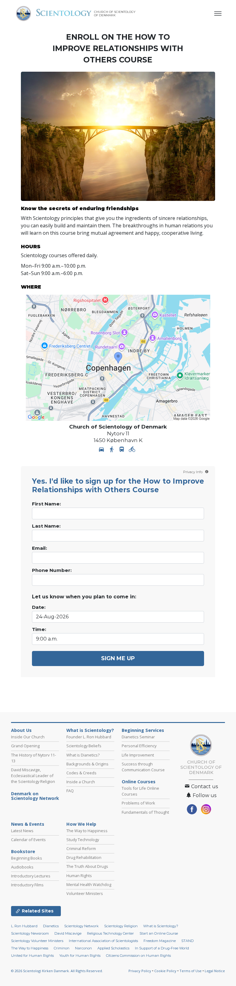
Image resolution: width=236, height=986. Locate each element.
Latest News (22, 830)
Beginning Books (26, 858)
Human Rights (79, 875)
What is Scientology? (90, 730)
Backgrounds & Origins (87, 764)
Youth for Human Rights (79, 955)
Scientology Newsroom (30, 933)
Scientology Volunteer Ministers (37, 941)
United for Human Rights (32, 955)
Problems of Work (138, 803)
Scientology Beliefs (83, 745)
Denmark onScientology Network (35, 796)
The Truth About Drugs (87, 866)
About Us (21, 730)
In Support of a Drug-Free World (162, 948)
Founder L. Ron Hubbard (88, 737)
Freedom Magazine (160, 941)
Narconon (83, 948)
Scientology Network (81, 926)
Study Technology (82, 839)
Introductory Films (27, 885)
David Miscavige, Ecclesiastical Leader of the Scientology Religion (33, 775)
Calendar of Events (28, 839)
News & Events (27, 824)
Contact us (204, 786)
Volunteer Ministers (84, 893)
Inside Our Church (28, 737)
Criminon (61, 948)
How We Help (81, 824)
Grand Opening (25, 745)
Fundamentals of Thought (145, 812)
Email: (39, 548)
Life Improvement (138, 755)
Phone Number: (52, 570)
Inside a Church (80, 781)
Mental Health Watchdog (88, 884)
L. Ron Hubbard (24, 926)
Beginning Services (143, 730)
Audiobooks (22, 867)
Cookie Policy (165, 970)
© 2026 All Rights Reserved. (57, 970)
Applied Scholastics (113, 948)
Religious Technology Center (110, 933)
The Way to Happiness (87, 830)
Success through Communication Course (143, 766)
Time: (39, 629)
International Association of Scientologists (103, 941)
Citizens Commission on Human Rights (138, 955)
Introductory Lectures (30, 876)
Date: (38, 607)
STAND (187, 941)
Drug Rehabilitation (83, 857)
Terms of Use (190, 970)
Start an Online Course (159, 933)
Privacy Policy (139, 970)
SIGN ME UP (118, 658)
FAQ (70, 790)
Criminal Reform (81, 848)
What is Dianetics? (83, 755)
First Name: (46, 504)
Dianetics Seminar (138, 737)
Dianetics (51, 926)
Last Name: (46, 526)
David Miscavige (67, 933)
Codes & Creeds (81, 773)
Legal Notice (215, 970)
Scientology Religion (121, 926)
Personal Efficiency (139, 745)
